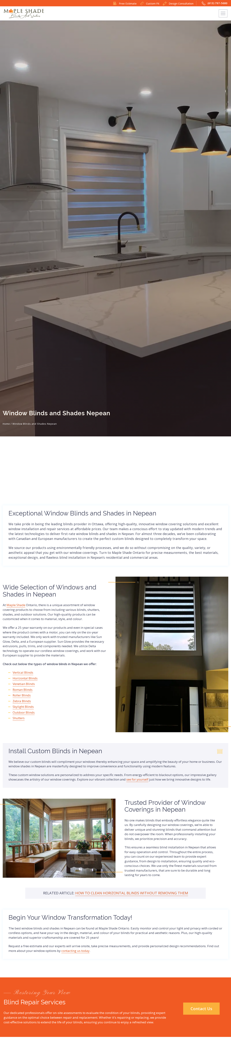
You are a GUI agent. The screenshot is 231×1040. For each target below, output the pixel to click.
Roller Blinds (22, 695)
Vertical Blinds (23, 672)
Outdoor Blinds (24, 712)
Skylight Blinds (23, 707)
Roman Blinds (22, 690)
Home (6, 423)
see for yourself (137, 779)
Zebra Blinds (22, 701)
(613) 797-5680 (217, 3)
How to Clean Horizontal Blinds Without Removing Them (131, 893)
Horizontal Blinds (25, 678)
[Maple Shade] (24, 13)
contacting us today (75, 951)
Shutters (19, 718)
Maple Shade (15, 605)
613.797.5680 (134, 13)
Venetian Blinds (24, 684)
